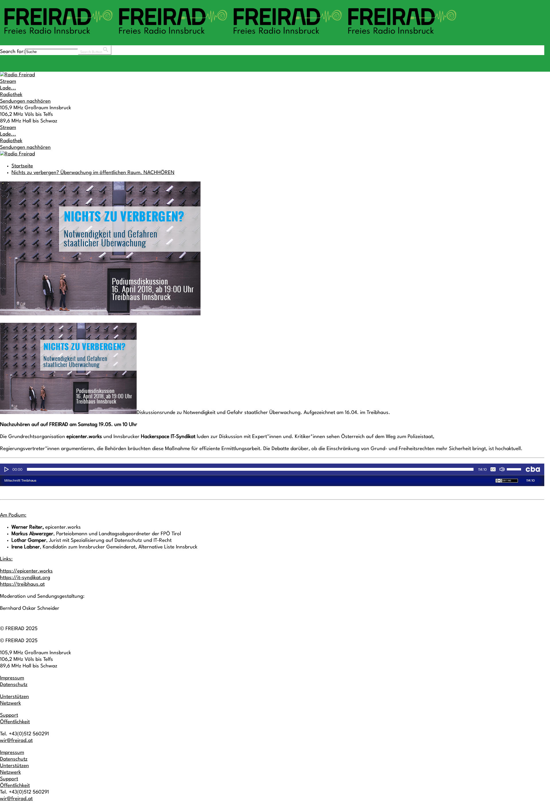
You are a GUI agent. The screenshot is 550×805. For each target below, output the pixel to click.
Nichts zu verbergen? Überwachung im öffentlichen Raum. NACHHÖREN (92, 172)
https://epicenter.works (26, 571)
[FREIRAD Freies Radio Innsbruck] (229, 36)
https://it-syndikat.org (25, 577)
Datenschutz (14, 684)
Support (9, 715)
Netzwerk (10, 703)
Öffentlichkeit (15, 722)
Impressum (12, 678)
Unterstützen (14, 696)
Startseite (22, 166)
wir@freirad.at (16, 740)
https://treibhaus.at (22, 584)
